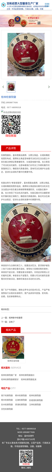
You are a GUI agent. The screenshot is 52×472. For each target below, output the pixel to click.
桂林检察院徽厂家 (9, 375)
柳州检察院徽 (21, 395)
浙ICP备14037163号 (26, 439)
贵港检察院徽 (21, 404)
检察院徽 (5, 155)
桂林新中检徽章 (15, 318)
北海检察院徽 (21, 400)
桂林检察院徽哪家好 (10, 379)
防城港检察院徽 (36, 400)
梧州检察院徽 (7, 400)
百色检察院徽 (7, 409)
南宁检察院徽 (7, 395)
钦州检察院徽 (7, 404)
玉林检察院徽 (35, 404)
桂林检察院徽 (35, 395)
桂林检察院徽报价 (27, 375)
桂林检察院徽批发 (28, 379)
